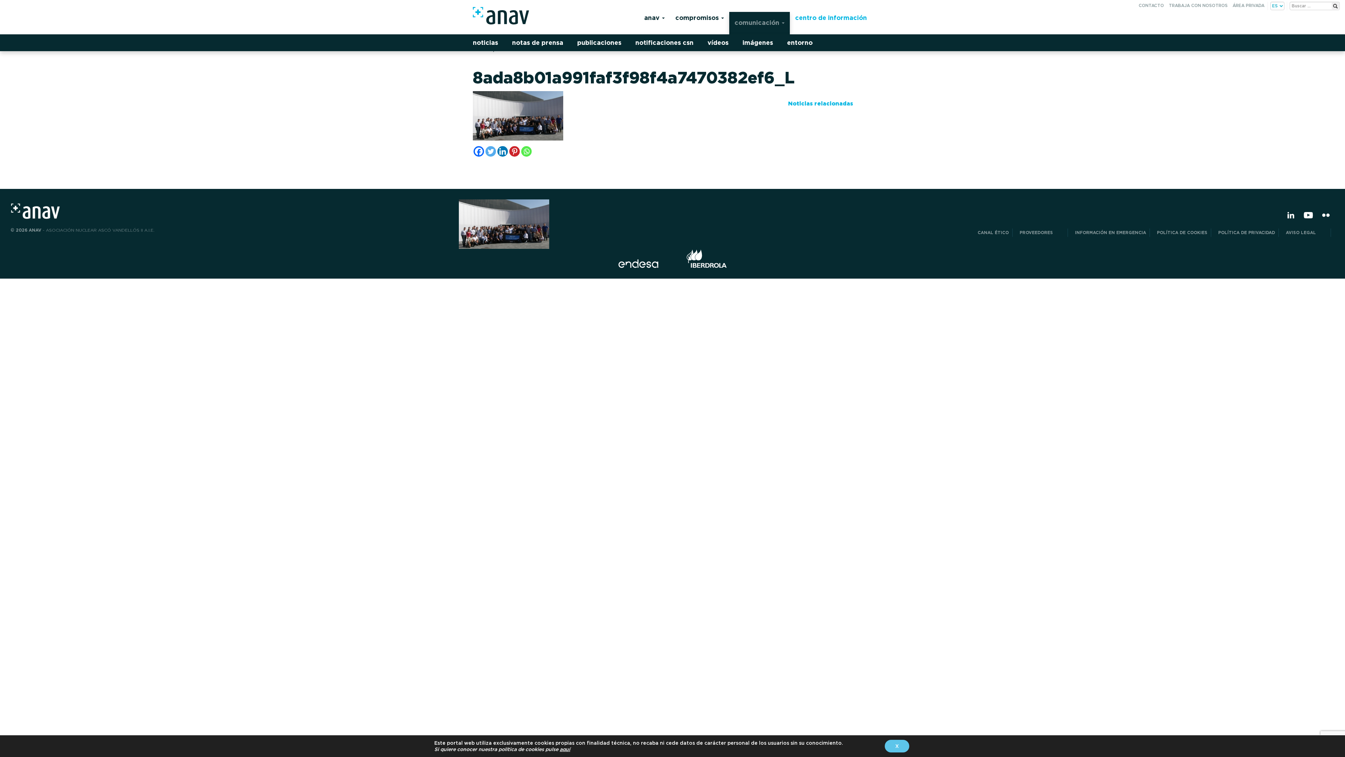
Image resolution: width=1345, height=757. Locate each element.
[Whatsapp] (526, 151)
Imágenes (758, 42)
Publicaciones (599, 42)
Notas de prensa (537, 42)
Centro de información (831, 17)
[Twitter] (490, 151)
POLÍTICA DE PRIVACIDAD (1246, 232)
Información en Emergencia (1110, 232)
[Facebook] (479, 151)
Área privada (1248, 5)
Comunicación (757, 22)
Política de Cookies (1182, 232)
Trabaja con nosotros (1198, 5)
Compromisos (697, 17)
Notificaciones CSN (664, 42)
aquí (565, 749)
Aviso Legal (1306, 232)
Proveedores (1042, 232)
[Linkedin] (502, 151)
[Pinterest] (514, 151)
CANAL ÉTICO (993, 232)
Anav (652, 17)
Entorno (800, 42)
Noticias (485, 42)
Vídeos (718, 42)
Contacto (1151, 5)
